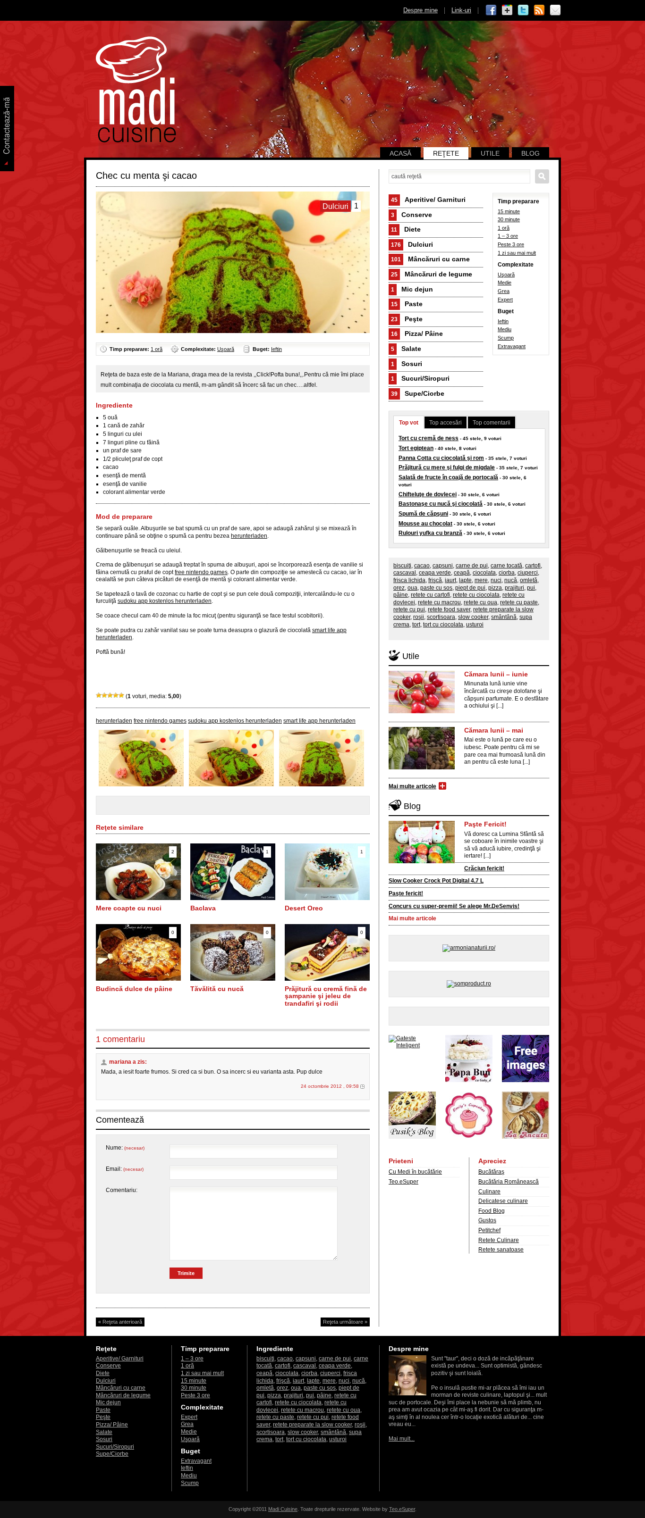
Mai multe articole (412, 786)
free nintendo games (201, 572)
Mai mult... (402, 1438)
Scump (506, 338)
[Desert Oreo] (327, 898)
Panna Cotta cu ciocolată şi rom (441, 458)
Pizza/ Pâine (417, 333)
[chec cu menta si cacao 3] (141, 784)
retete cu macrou (439, 602)
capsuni (443, 565)
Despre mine (420, 10)
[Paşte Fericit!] (422, 861)
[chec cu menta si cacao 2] (231, 784)
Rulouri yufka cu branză (430, 533)
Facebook (491, 10)
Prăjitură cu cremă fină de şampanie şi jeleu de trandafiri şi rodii (326, 996)
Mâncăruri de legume (431, 274)
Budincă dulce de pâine (134, 989)
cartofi (533, 565)
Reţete (446, 153)
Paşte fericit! (406, 893)
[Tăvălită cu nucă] (232, 979)
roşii (418, 617)
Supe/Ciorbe (417, 393)
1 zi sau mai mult (517, 253)
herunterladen (249, 536)
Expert (505, 299)
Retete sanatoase (501, 1249)
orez (399, 587)
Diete (406, 229)
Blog (530, 153)
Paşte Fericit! (485, 824)
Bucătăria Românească (508, 1181)
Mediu (504, 329)
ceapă (462, 572)
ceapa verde (435, 572)
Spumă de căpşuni (423, 513)
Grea (503, 291)
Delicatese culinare (503, 1201)
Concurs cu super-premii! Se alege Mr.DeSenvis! (454, 906)
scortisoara (441, 617)
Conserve (411, 214)
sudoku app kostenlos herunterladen (165, 601)
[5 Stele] (121, 695)
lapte (465, 580)
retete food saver (449, 609)
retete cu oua (480, 602)
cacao (422, 565)
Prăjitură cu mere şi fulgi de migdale (447, 467)
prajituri (514, 587)
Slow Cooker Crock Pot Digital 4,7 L (436, 880)
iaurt (450, 580)
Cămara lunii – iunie (496, 674)
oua (412, 587)
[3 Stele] (110, 695)
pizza (495, 587)
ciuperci (528, 572)
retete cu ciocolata (476, 595)
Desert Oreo (304, 908)
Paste (407, 304)
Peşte (407, 319)
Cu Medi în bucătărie (415, 1171)
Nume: (125, 1147)
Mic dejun (412, 289)
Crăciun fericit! (484, 868)
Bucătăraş (491, 1171)
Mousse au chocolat (425, 523)
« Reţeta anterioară (120, 1322)
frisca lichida (409, 580)
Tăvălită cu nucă (217, 989)
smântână (504, 617)
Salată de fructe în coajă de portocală (448, 477)
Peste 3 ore (511, 244)
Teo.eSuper (403, 1181)
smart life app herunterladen (319, 720)
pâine (400, 595)
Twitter (523, 10)
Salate (406, 348)
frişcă (435, 580)
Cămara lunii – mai (493, 730)
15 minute (509, 211)
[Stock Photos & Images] (525, 1080)
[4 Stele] (116, 695)
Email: (125, 1169)
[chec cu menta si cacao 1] (321, 784)
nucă (510, 580)
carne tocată (506, 565)
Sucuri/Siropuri (420, 378)
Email (555, 10)
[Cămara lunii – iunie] (422, 711)
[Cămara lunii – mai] (422, 767)
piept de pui (470, 587)
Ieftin (276, 349)
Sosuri (406, 363)
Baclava (203, 908)
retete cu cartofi (430, 595)
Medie (504, 282)
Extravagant (512, 346)
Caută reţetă (542, 176)
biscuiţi (402, 565)
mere (481, 580)
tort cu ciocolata (443, 624)
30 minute (509, 219)
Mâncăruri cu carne (430, 259)
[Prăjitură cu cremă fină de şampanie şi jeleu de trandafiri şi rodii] (327, 979)
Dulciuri (412, 244)
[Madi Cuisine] (136, 140)
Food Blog (491, 1211)
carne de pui (472, 565)
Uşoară (225, 349)
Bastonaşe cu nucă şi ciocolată (441, 503)
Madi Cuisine (282, 1509)
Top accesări (445, 422)
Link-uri (461, 10)
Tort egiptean (416, 448)
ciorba (507, 572)
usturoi (475, 624)
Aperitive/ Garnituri (428, 199)
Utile (490, 153)
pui (531, 587)
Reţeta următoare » (345, 1322)
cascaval (404, 572)
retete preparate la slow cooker (312, 1424)
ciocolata (484, 572)
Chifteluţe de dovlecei (428, 494)
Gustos (487, 1220)
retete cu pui (409, 609)
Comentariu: (121, 1190)
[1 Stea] (99, 695)
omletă (528, 580)
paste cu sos (436, 587)
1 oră (156, 349)
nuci (496, 580)
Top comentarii (491, 422)
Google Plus (507, 10)
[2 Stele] (104, 695)
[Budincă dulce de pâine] (138, 979)
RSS (539, 10)
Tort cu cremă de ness (428, 438)
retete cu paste (519, 602)
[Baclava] (232, 898)
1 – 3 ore (508, 236)
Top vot (408, 422)
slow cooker (473, 617)
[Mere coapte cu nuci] (138, 898)
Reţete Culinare (498, 1240)
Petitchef (489, 1230)
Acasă (400, 153)
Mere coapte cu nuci (128, 908)
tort (416, 624)
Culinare (489, 1191)
